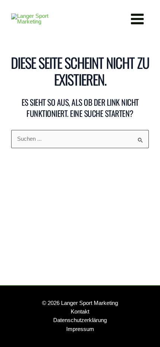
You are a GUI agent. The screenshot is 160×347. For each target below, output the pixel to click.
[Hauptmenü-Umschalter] (137, 19)
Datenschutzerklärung (80, 320)
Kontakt (80, 312)
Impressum (80, 329)
